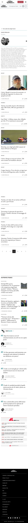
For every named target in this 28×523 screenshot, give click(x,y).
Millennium (4, 325)
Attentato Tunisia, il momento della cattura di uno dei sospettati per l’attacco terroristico (14, 240)
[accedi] (25, 2)
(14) (5, 379)
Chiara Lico (8, 343)
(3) (26, 151)
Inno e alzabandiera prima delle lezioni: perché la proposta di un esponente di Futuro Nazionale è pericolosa (14, 403)
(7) (5, 395)
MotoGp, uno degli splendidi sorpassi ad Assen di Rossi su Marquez (13, 148)
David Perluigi (5, 98)
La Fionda (7, 392)
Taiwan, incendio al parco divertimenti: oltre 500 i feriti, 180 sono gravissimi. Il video (13, 107)
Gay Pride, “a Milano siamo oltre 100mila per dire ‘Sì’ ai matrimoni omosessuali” (13, 120)
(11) (26, 98)
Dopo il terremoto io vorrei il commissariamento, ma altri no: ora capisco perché (15, 337)
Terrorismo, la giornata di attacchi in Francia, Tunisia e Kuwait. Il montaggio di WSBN (13, 213)
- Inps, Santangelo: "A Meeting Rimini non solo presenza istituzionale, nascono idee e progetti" (13, 430)
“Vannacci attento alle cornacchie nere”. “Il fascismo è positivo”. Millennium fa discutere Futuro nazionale (10, 319)
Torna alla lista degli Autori (9, 28)
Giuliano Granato (9, 376)
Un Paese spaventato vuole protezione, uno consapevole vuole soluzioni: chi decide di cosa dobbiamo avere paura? (14, 354)
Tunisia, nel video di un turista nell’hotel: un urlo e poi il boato (13, 200)
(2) (26, 295)
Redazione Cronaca (6, 311)
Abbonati (20, 2)
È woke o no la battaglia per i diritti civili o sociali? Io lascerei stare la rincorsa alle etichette (15, 370)
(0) (26, 163)
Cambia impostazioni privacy (8, 480)
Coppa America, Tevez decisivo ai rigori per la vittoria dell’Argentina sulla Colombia (14, 171)
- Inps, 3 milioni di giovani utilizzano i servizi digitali (12, 439)
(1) (26, 112)
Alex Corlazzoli (9, 409)
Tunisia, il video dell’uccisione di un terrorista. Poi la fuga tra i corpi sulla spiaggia (12, 226)
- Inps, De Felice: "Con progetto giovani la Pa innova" (13, 437)
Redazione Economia (6, 295)
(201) (26, 123)
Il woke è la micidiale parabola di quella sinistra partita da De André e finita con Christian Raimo (14, 387)
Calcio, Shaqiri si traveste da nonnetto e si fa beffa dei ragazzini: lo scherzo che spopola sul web (13, 94)
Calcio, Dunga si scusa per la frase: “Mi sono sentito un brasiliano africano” (12, 159)
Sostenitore (8, 359)
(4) (26, 231)
